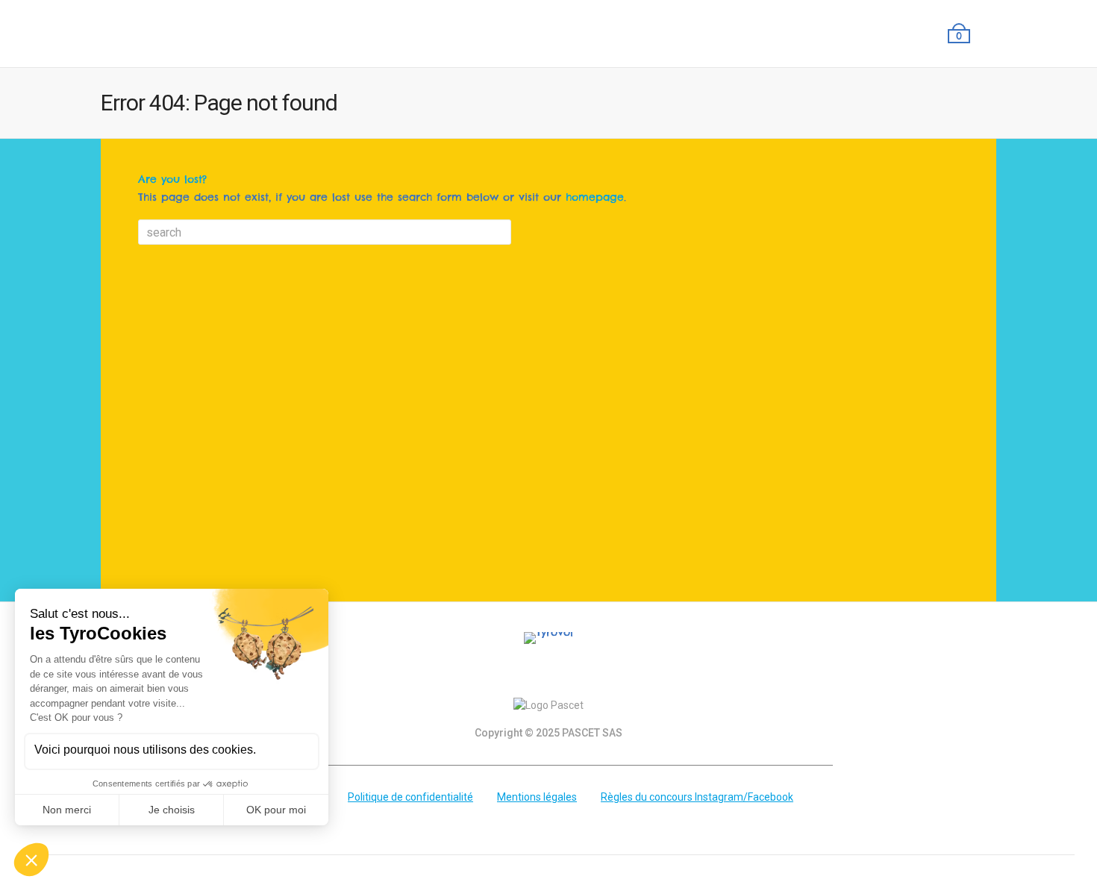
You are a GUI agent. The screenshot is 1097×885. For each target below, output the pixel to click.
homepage (595, 197)
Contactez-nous (892, 33)
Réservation (694, 33)
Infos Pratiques (782, 33)
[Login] (986, 33)
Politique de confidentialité (410, 797)
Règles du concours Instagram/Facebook (697, 797)
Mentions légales (537, 797)
